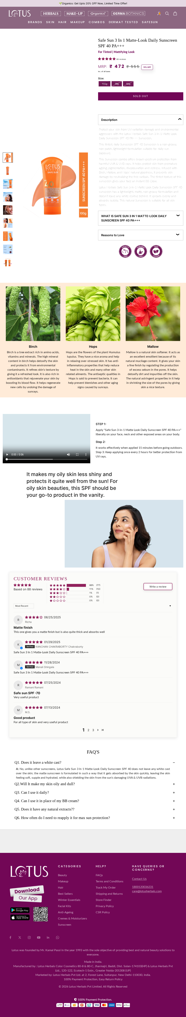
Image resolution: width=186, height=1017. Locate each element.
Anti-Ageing (65, 912)
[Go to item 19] (8, 171)
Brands (35, 22)
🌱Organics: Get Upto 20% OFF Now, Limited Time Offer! (93, 3)
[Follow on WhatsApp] (57, 937)
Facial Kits (64, 906)
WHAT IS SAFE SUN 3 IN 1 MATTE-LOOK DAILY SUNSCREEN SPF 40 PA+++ (134, 218)
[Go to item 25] (8, 249)
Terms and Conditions (109, 881)
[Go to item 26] (8, 262)
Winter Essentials (69, 900)
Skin (50, 22)
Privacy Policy (105, 906)
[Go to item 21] (8, 197)
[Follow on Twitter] (20, 937)
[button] (107, 59)
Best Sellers (65, 893)
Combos (97, 22)
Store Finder (104, 900)
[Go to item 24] (8, 236)
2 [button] (88, 730)
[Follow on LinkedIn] (48, 937)
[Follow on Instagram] (29, 937)
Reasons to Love (112, 235)
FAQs (99, 875)
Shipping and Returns (109, 893)
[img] (34, 617)
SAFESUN (150, 22)
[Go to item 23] (8, 223)
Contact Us (139, 878)
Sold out (140, 96)
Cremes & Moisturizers (72, 918)
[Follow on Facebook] (10, 937)
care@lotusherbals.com (147, 891)
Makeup (77, 22)
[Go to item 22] (8, 210)
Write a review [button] (157, 586)
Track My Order (106, 887)
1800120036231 (142, 886)
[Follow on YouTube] (39, 937)
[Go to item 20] (8, 184)
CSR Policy (103, 912)
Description (109, 120)
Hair (62, 22)
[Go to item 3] (8, 157)
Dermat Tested (123, 22)
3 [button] (93, 730)
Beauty (62, 875)
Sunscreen (64, 924)
